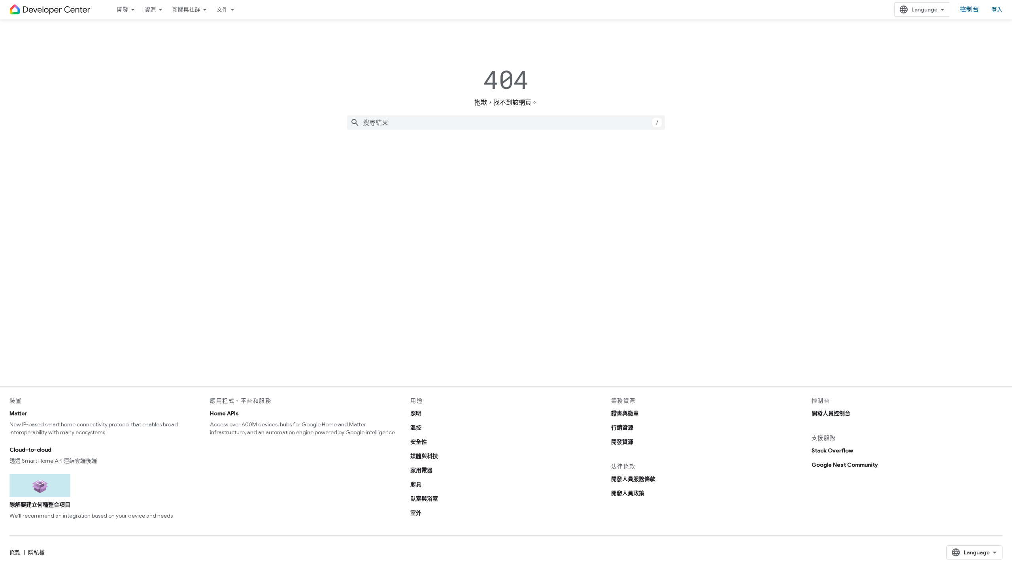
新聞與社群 (186, 9)
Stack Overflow (832, 450)
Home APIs (224, 413)
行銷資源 (622, 427)
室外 (415, 512)
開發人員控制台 (831, 413)
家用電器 (421, 470)
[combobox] (506, 122)
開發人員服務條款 (633, 478)
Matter (18, 413)
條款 (15, 552)
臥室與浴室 (424, 498)
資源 (150, 9)
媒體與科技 (424, 456)
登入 (997, 9)
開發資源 (622, 441)
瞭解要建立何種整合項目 (39, 504)
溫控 (415, 427)
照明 (415, 413)
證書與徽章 (625, 413)
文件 (222, 9)
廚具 (415, 484)
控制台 (969, 9)
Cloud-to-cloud (30, 449)
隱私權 (36, 552)
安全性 (418, 441)
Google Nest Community (845, 464)
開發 (122, 9)
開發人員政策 (627, 493)
